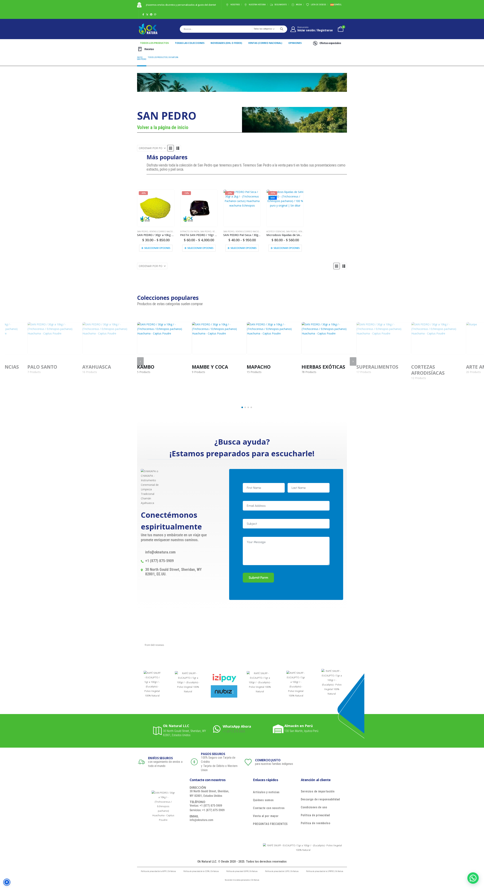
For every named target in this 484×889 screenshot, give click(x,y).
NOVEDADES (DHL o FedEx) (226, 43)
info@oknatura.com (201, 820)
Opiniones (295, 43)
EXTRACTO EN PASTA (189, 231)
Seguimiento (281, 4)
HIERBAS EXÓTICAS (268, 367)
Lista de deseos (318, 4)
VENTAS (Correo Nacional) (265, 43)
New (273, 198)
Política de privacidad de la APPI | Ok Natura (158, 871)
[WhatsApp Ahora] (218, 729)
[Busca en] (281, 29)
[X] (147, 14)
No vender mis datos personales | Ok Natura (242, 880)
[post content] (164, 338)
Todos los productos (154, 43)
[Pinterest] (151, 14)
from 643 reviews (154, 645)
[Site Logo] (148, 29)
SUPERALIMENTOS (323, 367)
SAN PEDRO (142, 231)
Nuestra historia (257, 4)
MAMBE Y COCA (155, 367)
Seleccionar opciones (157, 248)
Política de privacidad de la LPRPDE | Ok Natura (324, 871)
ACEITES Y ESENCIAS (275, 231)
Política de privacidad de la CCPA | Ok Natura (201, 871)
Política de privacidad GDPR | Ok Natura (242, 871)
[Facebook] (143, 14)
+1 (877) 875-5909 (234, 731)
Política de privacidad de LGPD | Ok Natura (282, 871)
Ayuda (299, 4)
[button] (170, 148)
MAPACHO (204, 367)
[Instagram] (155, 14)
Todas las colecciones (189, 43)
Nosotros (235, 4)
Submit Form (258, 578)
